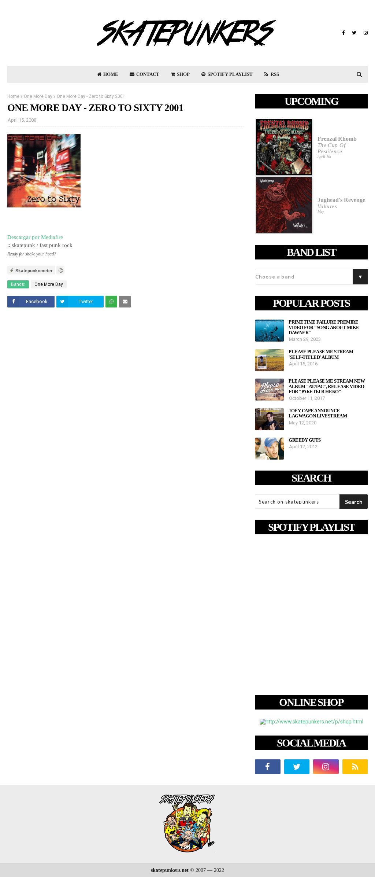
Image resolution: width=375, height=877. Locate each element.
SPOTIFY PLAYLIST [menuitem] (230, 74)
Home (13, 96)
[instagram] (365, 33)
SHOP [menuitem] (183, 74)
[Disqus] (125, 416)
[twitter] (354, 33)
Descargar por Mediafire (35, 237)
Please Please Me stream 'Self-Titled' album (321, 354)
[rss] (355, 766)
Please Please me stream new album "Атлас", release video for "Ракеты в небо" (327, 386)
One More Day (38, 96)
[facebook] (343, 33)
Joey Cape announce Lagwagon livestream (318, 413)
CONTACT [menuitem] (147, 74)
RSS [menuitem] (274, 74)
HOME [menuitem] (110, 74)
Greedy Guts (305, 440)
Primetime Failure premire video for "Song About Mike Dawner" (324, 327)
